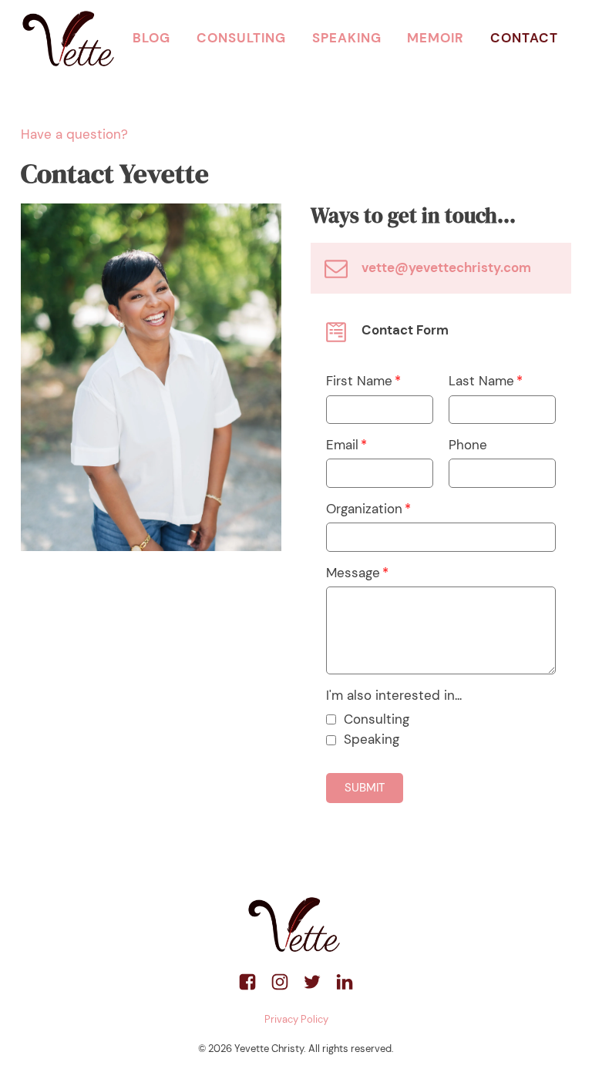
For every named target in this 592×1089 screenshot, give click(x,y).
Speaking (347, 37)
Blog (151, 37)
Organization (364, 508)
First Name (359, 380)
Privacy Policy (296, 1019)
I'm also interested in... (394, 695)
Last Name (481, 380)
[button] (364, 788)
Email (342, 444)
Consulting (241, 37)
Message (353, 572)
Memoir (435, 37)
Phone (468, 444)
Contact (524, 37)
